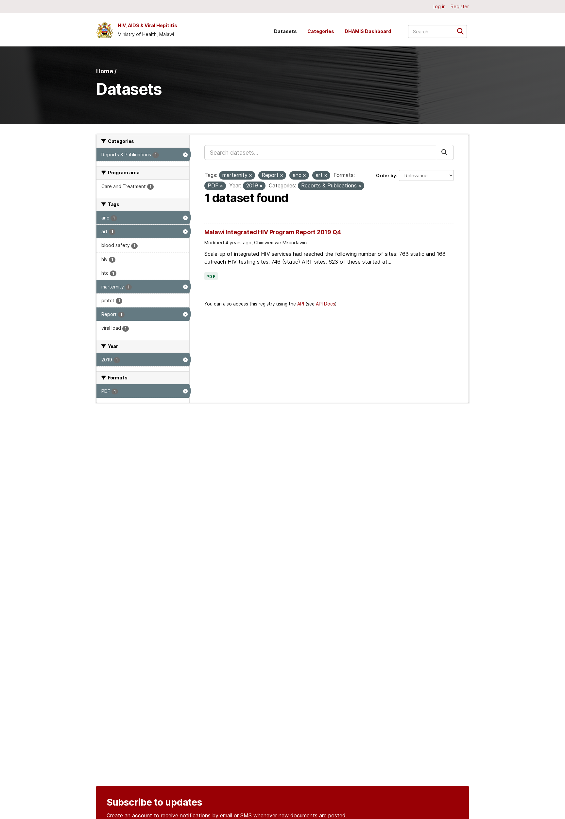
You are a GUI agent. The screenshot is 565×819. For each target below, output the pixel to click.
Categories (320, 31)
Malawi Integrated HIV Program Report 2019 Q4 (272, 232)
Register (460, 6)
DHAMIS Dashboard (368, 31)
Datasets (285, 31)
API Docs (325, 303)
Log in (439, 6)
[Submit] (462, 31)
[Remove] (250, 175)
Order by (386, 175)
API (300, 303)
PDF (211, 277)
